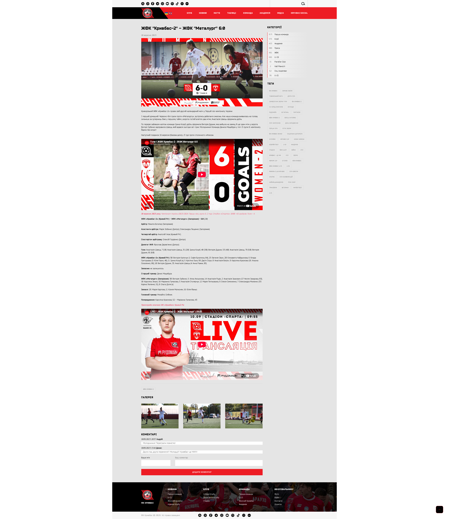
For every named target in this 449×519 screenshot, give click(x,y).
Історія (284, 161)
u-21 (270, 193)
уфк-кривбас (296, 161)
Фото (277, 494)
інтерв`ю (272, 139)
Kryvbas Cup (284, 139)
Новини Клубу (174, 504)
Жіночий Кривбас (175, 501)
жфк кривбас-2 (148, 389)
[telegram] (157, 3)
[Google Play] (147, 3)
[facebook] (152, 3)
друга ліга (291, 96)
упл (287, 155)
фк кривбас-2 (296, 101)
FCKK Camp (291, 182)
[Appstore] (142, 3)
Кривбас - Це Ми (275, 155)
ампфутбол (297, 187)
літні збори (286, 128)
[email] (182, 3)
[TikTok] (177, 3)
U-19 (284, 144)
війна (293, 150)
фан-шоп (283, 150)
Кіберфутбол (273, 144)
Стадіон (206, 501)
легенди (291, 107)
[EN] (170, 13)
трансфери (273, 187)
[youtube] (167, 3)
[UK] (166, 13)
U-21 (170, 497)
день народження (291, 123)
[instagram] (162, 3)
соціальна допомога (294, 134)
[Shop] (187, 3)
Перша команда (175, 494)
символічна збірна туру (278, 101)
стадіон (272, 150)
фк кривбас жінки (275, 134)
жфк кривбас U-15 (275, 166)
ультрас (272, 177)
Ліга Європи (293, 171)
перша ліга (273, 128)
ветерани (285, 187)
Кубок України (299, 139)
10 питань (284, 112)
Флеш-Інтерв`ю (290, 118)
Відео (277, 497)
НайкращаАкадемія (276, 182)
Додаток (278, 504)
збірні (295, 155)
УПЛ (302, 150)
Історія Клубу (209, 494)
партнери (296, 112)
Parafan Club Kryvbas (276, 171)
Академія (294, 144)
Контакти (278, 501)
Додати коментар (201, 472)
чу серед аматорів (276, 107)
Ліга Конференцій (286, 177)
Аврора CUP (273, 161)
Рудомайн (272, 112)
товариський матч (276, 96)
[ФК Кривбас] (147, 13)
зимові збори (287, 91)
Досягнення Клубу (211, 497)
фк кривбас (273, 91)
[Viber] (172, 3)
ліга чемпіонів (274, 123)
